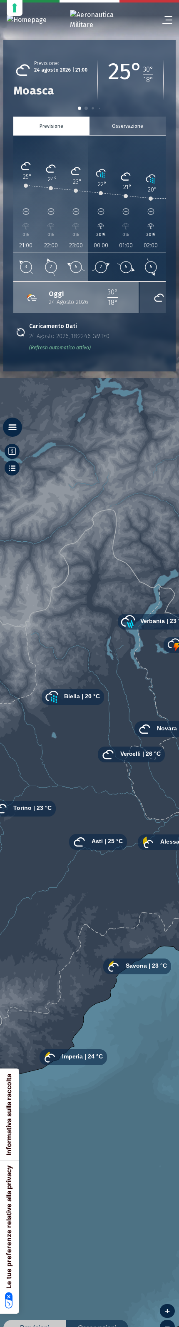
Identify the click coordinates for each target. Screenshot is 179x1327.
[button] (79, 108)
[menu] (164, 20)
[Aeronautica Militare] (102, 20)
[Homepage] (27, 20)
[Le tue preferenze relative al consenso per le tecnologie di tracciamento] (14, 8)
